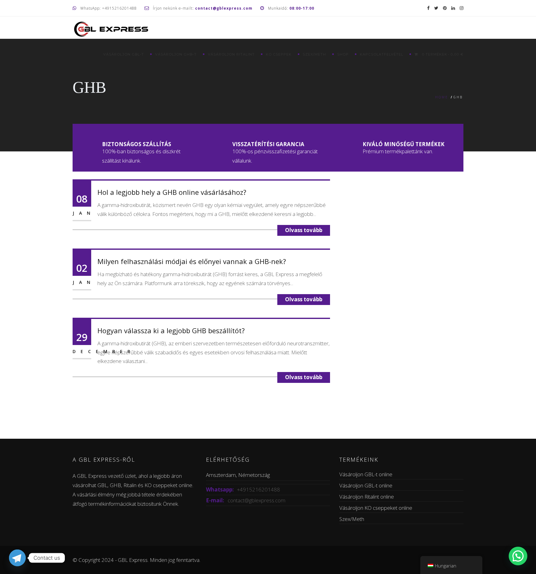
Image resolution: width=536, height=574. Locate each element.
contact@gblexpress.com (256, 500)
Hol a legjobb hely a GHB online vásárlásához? (171, 192)
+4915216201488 (258, 489)
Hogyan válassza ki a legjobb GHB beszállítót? (171, 330)
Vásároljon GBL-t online (365, 474)
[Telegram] (17, 557)
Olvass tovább (303, 230)
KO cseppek (279, 54)
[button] (518, 556)
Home (441, 97)
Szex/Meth (314, 54)
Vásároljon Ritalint (231, 54)
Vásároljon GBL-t (123, 54)
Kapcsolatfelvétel (381, 54)
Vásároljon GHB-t (176, 54)
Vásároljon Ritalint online (366, 496)
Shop (343, 54)
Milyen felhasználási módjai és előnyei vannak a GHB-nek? (191, 261)
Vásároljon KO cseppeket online (375, 507)
